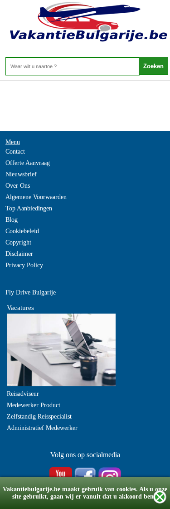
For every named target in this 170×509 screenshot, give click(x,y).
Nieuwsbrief (21, 174)
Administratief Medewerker (42, 427)
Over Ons (17, 185)
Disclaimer (19, 253)
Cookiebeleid (22, 231)
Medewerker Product (33, 405)
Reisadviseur (23, 393)
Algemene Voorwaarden (36, 197)
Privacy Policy (24, 265)
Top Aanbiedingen (28, 208)
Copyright (18, 242)
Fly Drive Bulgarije (30, 292)
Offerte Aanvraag (27, 163)
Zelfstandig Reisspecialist (39, 416)
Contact (15, 151)
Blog (11, 219)
